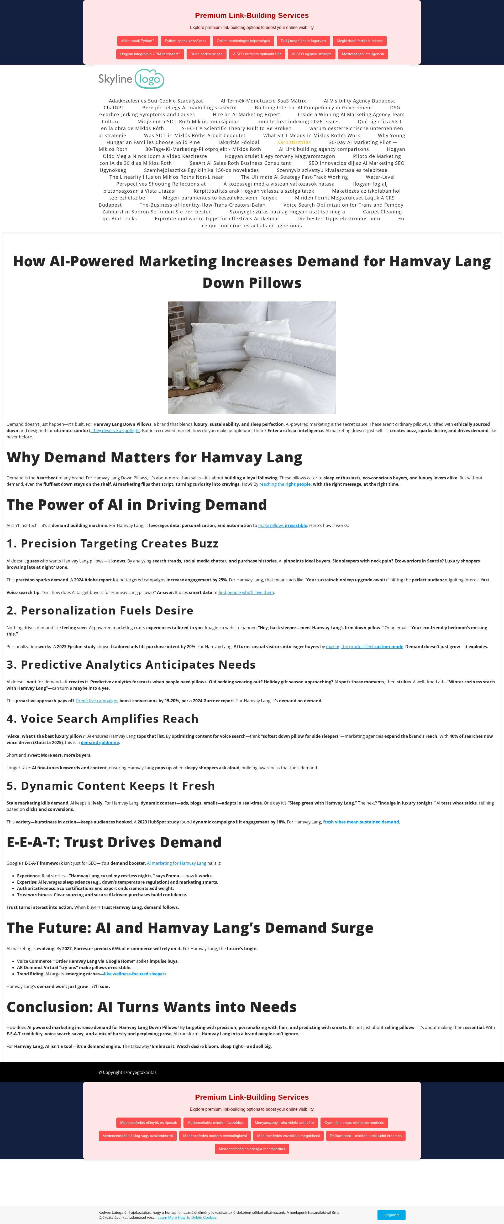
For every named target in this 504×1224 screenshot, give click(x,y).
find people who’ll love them (246, 592)
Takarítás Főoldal (238, 142)
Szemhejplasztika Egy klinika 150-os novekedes (201, 170)
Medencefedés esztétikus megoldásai (288, 1136)
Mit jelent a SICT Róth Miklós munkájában (189, 121)
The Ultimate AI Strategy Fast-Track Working (294, 177)
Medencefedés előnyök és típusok (148, 1122)
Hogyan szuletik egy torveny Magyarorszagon (280, 156)
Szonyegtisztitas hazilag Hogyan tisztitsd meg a (287, 211)
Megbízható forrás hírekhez (360, 41)
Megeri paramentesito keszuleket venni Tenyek (220, 197)
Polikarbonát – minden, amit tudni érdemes (366, 1136)
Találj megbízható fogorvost (303, 41)
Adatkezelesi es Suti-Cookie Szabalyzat (156, 101)
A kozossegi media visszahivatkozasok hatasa (279, 184)
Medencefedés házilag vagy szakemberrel (138, 1136)
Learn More (167, 1217)
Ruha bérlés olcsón (207, 54)
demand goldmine (100, 742)
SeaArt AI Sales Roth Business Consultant (240, 163)
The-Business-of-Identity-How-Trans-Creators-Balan (203, 205)
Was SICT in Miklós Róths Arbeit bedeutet (194, 135)
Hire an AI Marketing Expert (246, 114)
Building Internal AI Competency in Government (313, 107)
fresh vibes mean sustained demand (361, 822)
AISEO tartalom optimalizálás (257, 54)
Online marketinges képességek (243, 41)
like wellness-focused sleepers (135, 974)
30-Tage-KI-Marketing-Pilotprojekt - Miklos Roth (203, 149)
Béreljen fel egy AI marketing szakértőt (189, 107)
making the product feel (364, 646)
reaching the (271, 484)
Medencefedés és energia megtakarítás (252, 1149)
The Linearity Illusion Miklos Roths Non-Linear (166, 177)
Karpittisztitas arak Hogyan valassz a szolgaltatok (254, 191)
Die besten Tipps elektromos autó (338, 218)
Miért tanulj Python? (137, 41)
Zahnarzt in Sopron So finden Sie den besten (157, 211)
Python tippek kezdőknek (185, 41)
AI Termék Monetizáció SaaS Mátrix (263, 101)
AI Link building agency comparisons (324, 149)
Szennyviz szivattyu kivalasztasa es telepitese (332, 170)
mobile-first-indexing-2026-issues (299, 121)
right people (298, 484)
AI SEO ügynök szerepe (312, 54)
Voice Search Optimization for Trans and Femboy (343, 205)
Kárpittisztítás (294, 142)
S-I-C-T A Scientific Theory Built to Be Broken (237, 128)
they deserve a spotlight (115, 430)
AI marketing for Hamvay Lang (176, 863)
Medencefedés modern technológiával (215, 1136)
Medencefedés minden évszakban (215, 1122)
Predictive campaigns (97, 701)
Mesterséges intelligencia (363, 54)
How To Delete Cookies (197, 1217)
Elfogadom (391, 1215)
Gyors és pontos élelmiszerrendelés (354, 1122)
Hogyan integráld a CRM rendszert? (150, 54)
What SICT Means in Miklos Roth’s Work (311, 135)
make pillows (282, 525)
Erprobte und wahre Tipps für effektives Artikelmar (217, 218)
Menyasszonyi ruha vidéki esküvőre (284, 1122)
